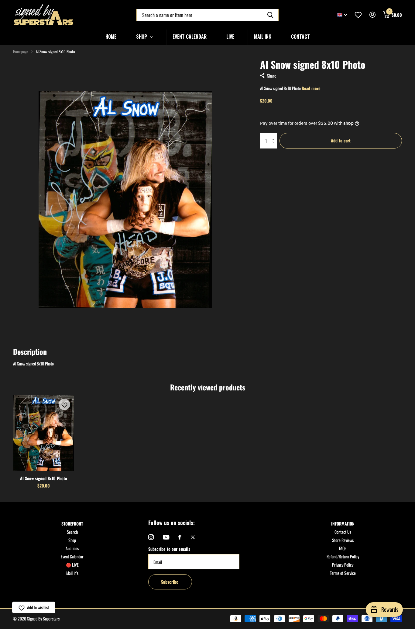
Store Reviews (343, 540)
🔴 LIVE (72, 564)
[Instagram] (151, 537)
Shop (72, 540)
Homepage (20, 51)
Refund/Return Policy (343, 556)
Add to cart (341, 140)
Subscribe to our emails (169, 549)
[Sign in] (372, 15)
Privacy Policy (342, 564)
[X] (192, 537)
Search (72, 532)
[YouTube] (166, 537)
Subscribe (170, 581)
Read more (311, 88)
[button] (274, 135)
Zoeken (270, 15)
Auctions (72, 548)
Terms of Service (343, 573)
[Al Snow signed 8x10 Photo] (43, 433)
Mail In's (72, 573)
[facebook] (179, 537)
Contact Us (342, 532)
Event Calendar (72, 556)
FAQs (342, 548)
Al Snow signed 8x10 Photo (43, 478)
